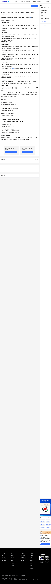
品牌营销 (48, 519)
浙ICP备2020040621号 (35, 579)
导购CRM (48, 525)
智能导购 (42, 522)
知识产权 (13, 575)
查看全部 (36, 159)
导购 (30, 17)
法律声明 (6, 575)
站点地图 (10, 578)
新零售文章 (6, 578)
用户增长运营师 (48, 524)
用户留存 (42, 521)
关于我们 (3, 575)
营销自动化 (23, 92)
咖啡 (48, 527)
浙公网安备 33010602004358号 (7, 579)
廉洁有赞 (24, 575)
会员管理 (42, 524)
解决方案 (12, 68)
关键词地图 (14, 578)
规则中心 (17, 575)
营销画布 (42, 525)
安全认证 (21, 575)
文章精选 (42, 527)
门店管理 (48, 522)
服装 (3, 80)
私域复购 (48, 521)
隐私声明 (10, 575)
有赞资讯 (3, 578)
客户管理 (42, 519)
